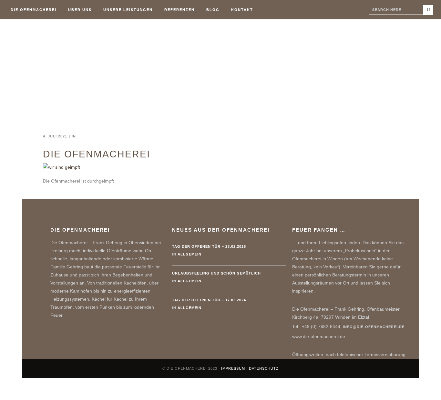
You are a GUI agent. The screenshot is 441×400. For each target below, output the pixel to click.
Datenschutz (264, 368)
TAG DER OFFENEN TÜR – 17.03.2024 (209, 300)
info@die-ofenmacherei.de (374, 327)
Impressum (233, 368)
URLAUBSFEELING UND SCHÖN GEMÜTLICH (216, 273)
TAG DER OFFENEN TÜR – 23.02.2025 (209, 246)
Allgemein (189, 254)
